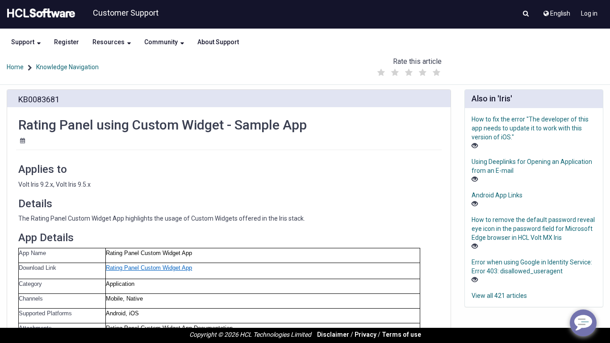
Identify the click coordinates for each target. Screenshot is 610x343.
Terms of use (401, 334)
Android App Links (497, 195)
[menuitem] (556, 11)
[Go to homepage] (39, 13)
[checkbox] (381, 72)
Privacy (365, 334)
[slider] (409, 70)
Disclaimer (333, 334)
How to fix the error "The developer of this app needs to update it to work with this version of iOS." (530, 128)
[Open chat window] (583, 323)
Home (15, 67)
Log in (589, 13)
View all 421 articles (499, 295)
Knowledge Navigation (67, 67)
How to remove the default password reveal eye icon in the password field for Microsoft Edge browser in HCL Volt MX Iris (533, 228)
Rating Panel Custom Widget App (149, 267)
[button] (525, 14)
